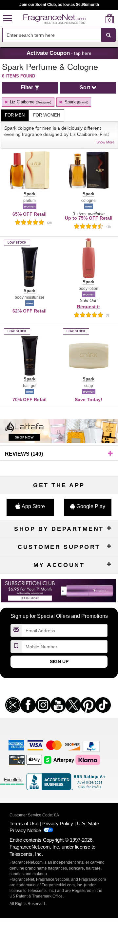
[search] (99, 18)
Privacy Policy (57, 823)
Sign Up (59, 661)
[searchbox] (51, 35)
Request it (88, 306)
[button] (7, 18)
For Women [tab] (46, 115)
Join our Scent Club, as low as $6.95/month (59, 4)
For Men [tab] (15, 115)
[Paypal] (91, 746)
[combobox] (59, 35)
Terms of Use (24, 823)
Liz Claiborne (30, 101)
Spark (75, 101)
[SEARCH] (108, 35)
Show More (105, 142)
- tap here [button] (59, 53)
